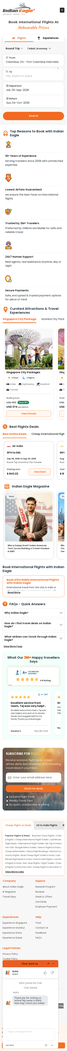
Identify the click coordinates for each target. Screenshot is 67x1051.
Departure (15, 85)
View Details (28, 413)
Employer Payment (46, 906)
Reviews (39, 891)
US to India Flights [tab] (46, 825)
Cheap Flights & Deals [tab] (18, 825)
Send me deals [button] (33, 788)
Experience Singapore (15, 922)
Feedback (41, 932)
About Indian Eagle (13, 886)
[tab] (19, 38)
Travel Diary (9, 896)
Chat (38, 922)
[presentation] (19, 38)
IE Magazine (9, 891)
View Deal (40, 471)
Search (33, 116)
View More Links (14, 871)
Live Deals (41, 901)
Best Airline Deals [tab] (15, 434)
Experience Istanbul (14, 927)
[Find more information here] (30, 1004)
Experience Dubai (12, 937)
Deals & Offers (43, 896)
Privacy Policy (10, 954)
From (12, 57)
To (10, 71)
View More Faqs (13, 646)
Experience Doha (12, 932)
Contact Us (41, 927)
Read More (14, 592)
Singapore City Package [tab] (19, 319)
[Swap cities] (58, 68)
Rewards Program (45, 886)
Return (13, 98)
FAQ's (38, 937)
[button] (62, 10)
